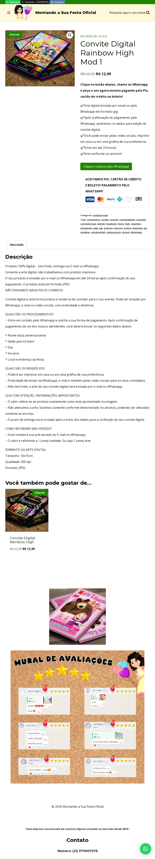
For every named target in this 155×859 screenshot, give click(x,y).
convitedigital (127, 219)
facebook (111, 223)
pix (145, 228)
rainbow (85, 232)
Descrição (17, 244)
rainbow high (94, 36)
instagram (86, 228)
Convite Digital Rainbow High (22, 540)
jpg (101, 228)
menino (118, 228)
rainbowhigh (98, 232)
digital (101, 223)
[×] (145, 848)
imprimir (136, 223)
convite (114, 219)
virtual (125, 232)
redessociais (114, 232)
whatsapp (136, 232)
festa (121, 223)
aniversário (93, 219)
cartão (105, 219)
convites (141, 219)
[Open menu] (8, 13)
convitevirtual (88, 223)
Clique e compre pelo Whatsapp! (106, 166)
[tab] (17, 244)
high (127, 223)
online (127, 228)
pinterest (137, 228)
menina (108, 228)
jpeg (95, 228)
